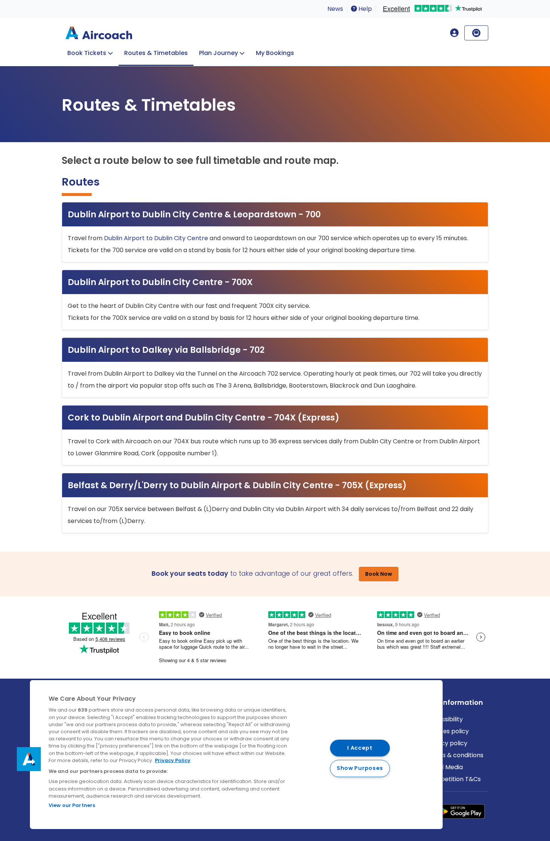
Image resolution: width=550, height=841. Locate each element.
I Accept (360, 748)
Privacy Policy (172, 760)
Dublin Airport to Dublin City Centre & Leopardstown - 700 (194, 214)
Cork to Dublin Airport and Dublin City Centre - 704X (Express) (203, 417)
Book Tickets (86, 53)
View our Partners (72, 805)
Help (364, 8)
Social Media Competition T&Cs (454, 773)
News (335, 8)
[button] (29, 759)
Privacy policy (447, 743)
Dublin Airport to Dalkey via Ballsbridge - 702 (166, 350)
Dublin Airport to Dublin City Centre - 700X (160, 282)
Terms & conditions (455, 755)
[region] (236, 754)
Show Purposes (360, 768)
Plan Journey (218, 53)
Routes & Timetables (156, 53)
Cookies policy (448, 731)
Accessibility (445, 719)
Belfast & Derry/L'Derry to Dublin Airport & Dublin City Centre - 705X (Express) (237, 485)
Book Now (378, 574)
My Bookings (275, 53)
